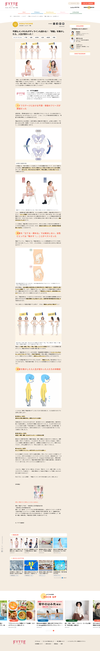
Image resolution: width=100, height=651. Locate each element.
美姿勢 (48, 37)
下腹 (26, 37)
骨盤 (54, 37)
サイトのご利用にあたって (48, 641)
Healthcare (50, 12)
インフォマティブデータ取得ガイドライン (76, 641)
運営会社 (56, 643)
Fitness (37, 12)
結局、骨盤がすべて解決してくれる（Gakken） (27, 502)
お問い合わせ (48, 643)
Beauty (63, 12)
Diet (24, 12)
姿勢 (31, 37)
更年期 (37, 37)
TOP (10, 16)
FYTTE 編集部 (34, 90)
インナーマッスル (18, 37)
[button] (46, 630)
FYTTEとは (37, 641)
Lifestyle (76, 12)
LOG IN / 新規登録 (88, 3)
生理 (43, 37)
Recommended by (58, 577)
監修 (62, 643)
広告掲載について (39, 643)
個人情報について (61, 641)
